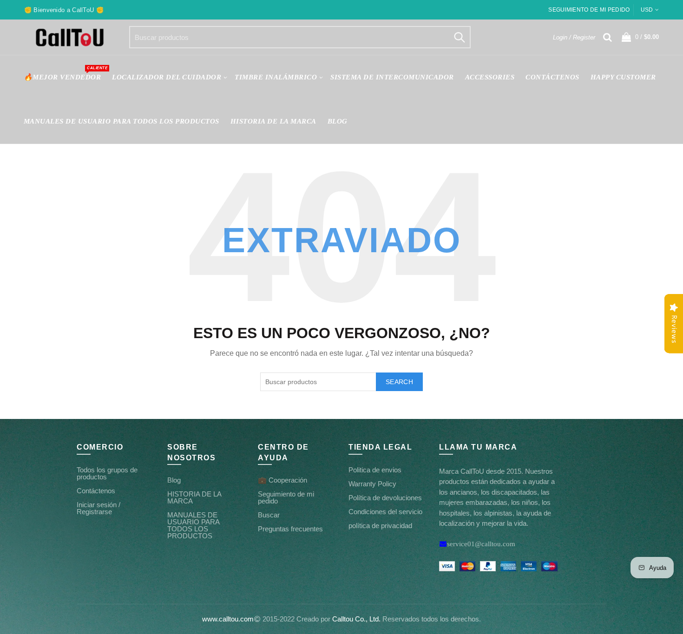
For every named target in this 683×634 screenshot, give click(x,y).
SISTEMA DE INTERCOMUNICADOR (392, 77)
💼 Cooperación (282, 480)
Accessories (490, 77)
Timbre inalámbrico (276, 77)
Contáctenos (96, 491)
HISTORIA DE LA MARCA (273, 121)
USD (647, 10)
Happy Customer (623, 77)
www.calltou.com (228, 619)
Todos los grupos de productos (107, 473)
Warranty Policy (372, 484)
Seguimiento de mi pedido (589, 10)
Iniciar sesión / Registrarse (98, 508)
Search (459, 37)
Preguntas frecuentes (290, 529)
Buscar (269, 515)
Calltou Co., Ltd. (356, 619)
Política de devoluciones (385, 498)
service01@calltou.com (481, 543)
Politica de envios (374, 470)
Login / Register (574, 37)
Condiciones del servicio (385, 512)
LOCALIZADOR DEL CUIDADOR (166, 77)
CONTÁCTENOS (552, 77)
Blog (338, 121)
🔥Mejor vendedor (65, 73)
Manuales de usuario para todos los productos (121, 121)
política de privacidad (380, 525)
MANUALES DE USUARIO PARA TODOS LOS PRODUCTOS (193, 525)
